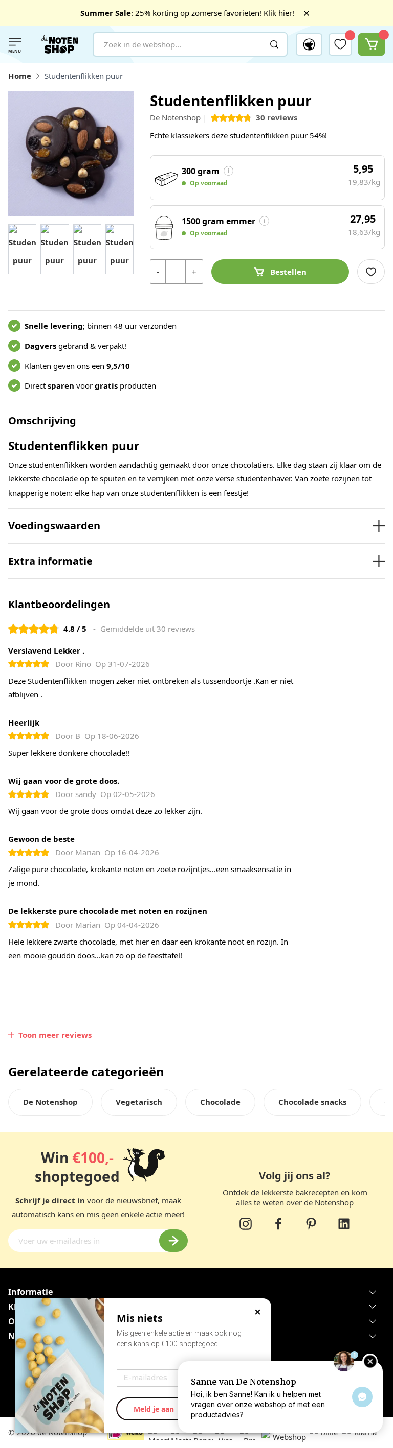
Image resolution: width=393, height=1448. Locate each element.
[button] (309, 44)
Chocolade (220, 1102)
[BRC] (239, 1437)
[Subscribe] (173, 1240)
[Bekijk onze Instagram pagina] (245, 1224)
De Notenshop (175, 117)
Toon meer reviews (55, 1035)
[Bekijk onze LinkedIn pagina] (344, 1224)
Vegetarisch (139, 1102)
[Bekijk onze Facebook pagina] (278, 1224)
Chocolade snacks (312, 1102)
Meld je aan (154, 1409)
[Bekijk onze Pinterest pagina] (311, 1224)
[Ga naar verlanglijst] (340, 44)
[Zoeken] (274, 44)
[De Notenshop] (59, 44)
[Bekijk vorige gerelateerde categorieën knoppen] (14, 1107)
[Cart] (371, 44)
